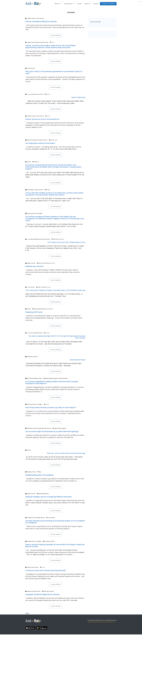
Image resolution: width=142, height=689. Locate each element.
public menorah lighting (60, 428)
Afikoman (29, 140)
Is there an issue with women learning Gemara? (45, 570)
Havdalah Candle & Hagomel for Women (42, 594)
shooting (52, 517)
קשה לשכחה (50, 309)
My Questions (68, 3)
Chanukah (29, 428)
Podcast (95, 3)
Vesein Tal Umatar (41, 287)
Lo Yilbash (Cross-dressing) (33, 517)
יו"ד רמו (43, 567)
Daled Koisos (35, 140)
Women (42, 18)
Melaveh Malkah (49, 378)
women (52, 140)
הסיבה (56, 140)
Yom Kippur (39, 213)
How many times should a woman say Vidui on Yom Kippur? (50, 407)
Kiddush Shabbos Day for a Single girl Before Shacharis (48, 497)
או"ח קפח (62, 239)
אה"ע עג (48, 116)
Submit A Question (108, 3)
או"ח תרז (47, 404)
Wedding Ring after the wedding (39, 475)
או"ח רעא (53, 263)
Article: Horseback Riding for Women (41, 22)
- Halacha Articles (31, 18)
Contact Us (112, 622)
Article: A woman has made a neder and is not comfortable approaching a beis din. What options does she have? (50, 46)
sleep (35, 309)
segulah (55, 378)
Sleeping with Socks (33, 312)
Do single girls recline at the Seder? (40, 143)
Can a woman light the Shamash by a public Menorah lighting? (52, 431)
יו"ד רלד (52, 42)
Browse (57, 3)
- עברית (28, 94)
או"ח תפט (48, 94)
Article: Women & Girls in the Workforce (42, 119)
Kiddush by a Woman (34, 266)
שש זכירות (47, 332)
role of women (46, 263)
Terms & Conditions (93, 622)
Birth (28, 378)
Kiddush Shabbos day (43, 493)
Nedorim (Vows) (40, 42)
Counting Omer (34, 94)
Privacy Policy (104, 622)
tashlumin (36, 161)
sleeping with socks (42, 309)
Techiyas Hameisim (63, 378)
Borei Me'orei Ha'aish (49, 541)
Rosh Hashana (30, 189)
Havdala (29, 541)
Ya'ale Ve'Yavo (56, 239)
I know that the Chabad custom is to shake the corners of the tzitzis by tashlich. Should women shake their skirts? (54, 194)
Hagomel (29, 591)
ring (40, 471)
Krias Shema (30, 356)
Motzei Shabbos (34, 378)
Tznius (37, 18)
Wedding (29, 471)
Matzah (41, 140)
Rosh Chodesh (34, 332)
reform (40, 263)
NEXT (27, 613)
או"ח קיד (49, 287)
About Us (87, 3)
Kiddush (29, 263)
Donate (79, 3)
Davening (29, 213)
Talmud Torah (30, 567)
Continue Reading (55, 35)
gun (48, 517)
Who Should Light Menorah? (39, 428)
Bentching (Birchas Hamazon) (38, 239)
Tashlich (36, 189)
